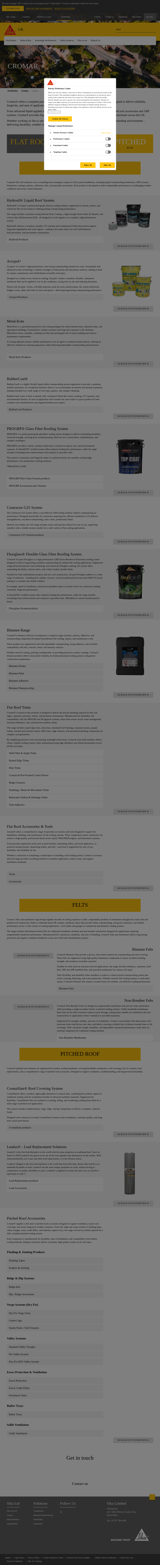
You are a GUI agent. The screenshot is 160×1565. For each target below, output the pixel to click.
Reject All (88, 165)
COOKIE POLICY (54, 112)
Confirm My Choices (60, 119)
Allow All (107, 165)
